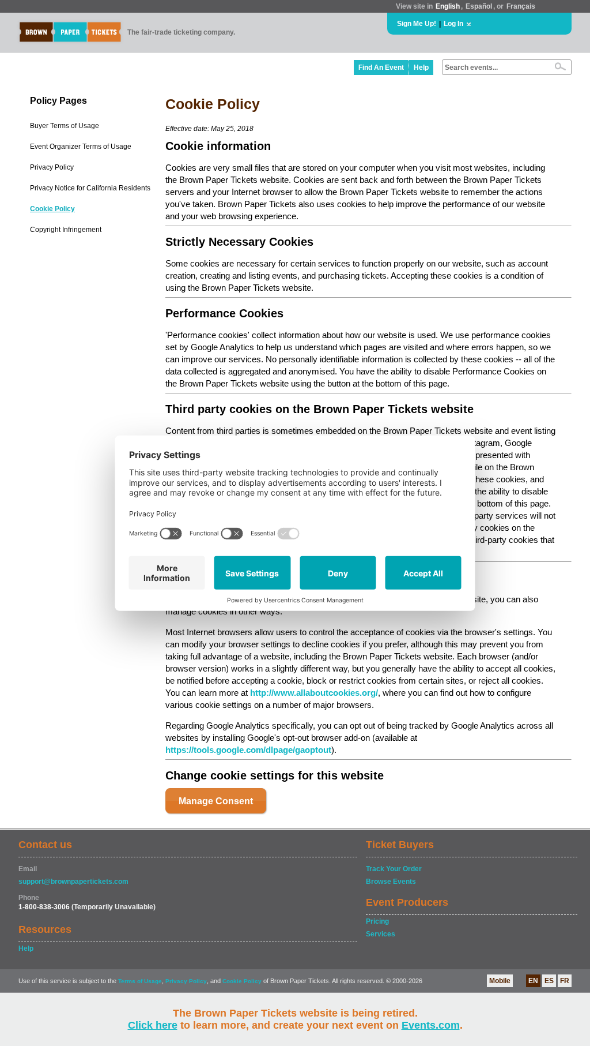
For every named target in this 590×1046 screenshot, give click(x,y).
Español (479, 6)
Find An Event (381, 67)
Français (520, 6)
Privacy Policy (52, 167)
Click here (152, 1025)
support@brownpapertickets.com (73, 882)
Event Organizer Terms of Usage (80, 147)
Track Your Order (394, 869)
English (448, 6)
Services (380, 934)
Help (421, 67)
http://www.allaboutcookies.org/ (314, 693)
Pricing (377, 921)
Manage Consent (216, 801)
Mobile (499, 981)
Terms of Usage (140, 981)
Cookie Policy (52, 209)
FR (564, 981)
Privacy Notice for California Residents (90, 188)
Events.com (431, 1025)
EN (533, 981)
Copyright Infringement (65, 230)
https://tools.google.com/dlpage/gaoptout (248, 750)
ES (549, 981)
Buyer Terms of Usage (64, 126)
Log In (453, 24)
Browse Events (391, 882)
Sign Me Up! (416, 24)
